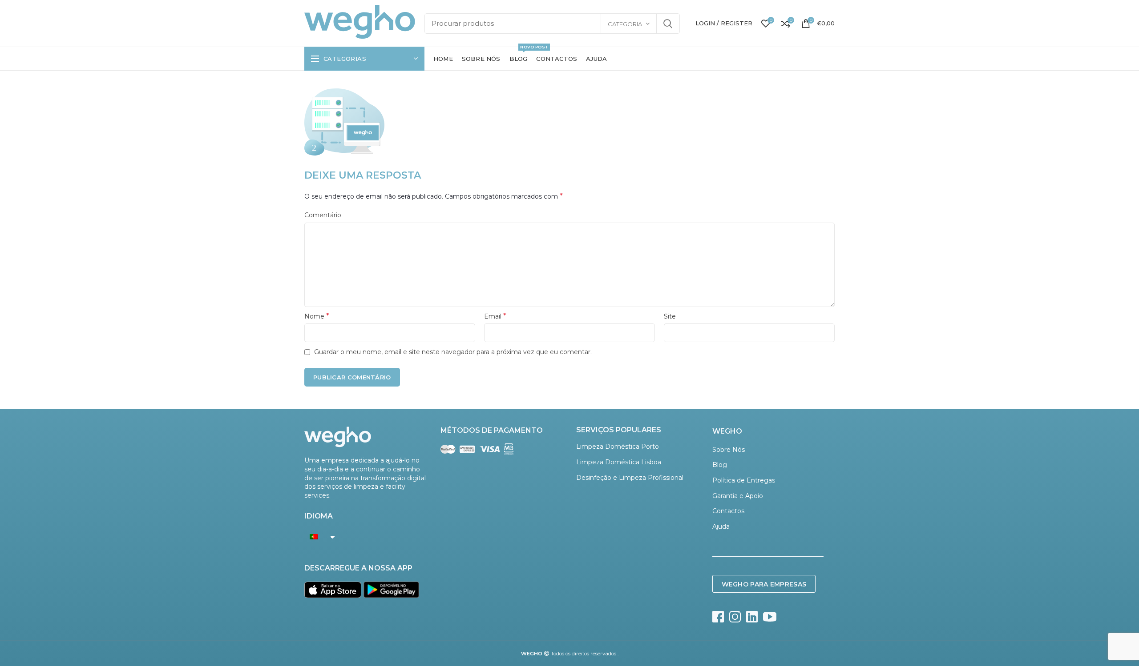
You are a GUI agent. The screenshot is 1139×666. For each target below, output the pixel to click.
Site (670, 316)
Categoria (625, 24)
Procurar (668, 23)
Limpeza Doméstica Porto (617, 447)
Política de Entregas (743, 480)
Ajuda (721, 526)
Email (495, 316)
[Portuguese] (317, 536)
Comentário (322, 215)
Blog (719, 465)
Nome (316, 316)
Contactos (728, 511)
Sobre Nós (728, 450)
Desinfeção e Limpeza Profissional (629, 478)
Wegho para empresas (764, 584)
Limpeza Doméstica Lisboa (618, 462)
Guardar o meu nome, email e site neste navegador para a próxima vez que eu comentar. (453, 352)
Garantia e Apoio (737, 496)
